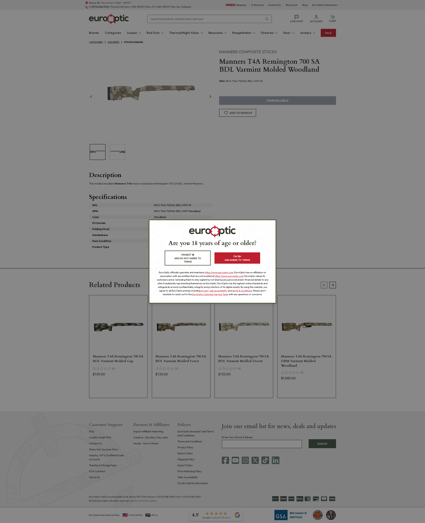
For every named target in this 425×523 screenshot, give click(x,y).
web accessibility (218, 290)
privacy (204, 290)
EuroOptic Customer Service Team (210, 294)
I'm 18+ (237, 258)
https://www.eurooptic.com (219, 272)
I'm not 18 (187, 258)
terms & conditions (242, 290)
